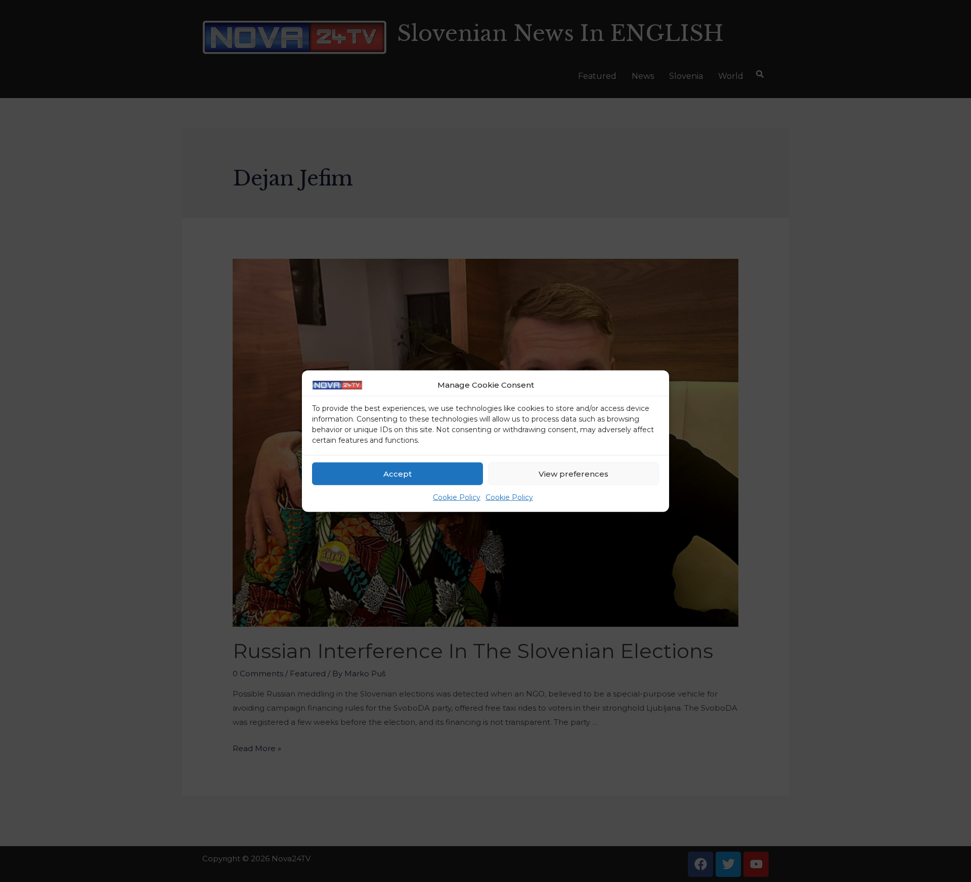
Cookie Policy (456, 497)
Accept (397, 474)
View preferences (573, 474)
